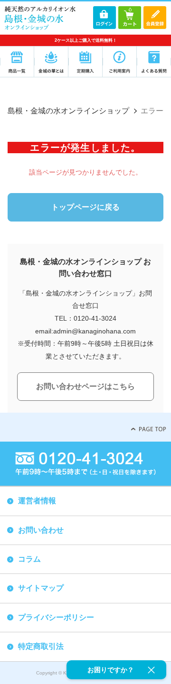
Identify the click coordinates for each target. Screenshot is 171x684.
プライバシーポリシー (56, 617)
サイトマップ (41, 588)
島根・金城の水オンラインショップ (68, 111)
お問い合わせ (41, 530)
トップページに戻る (85, 207)
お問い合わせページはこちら (85, 386)
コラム (29, 559)
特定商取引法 (41, 646)
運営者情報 (37, 501)
